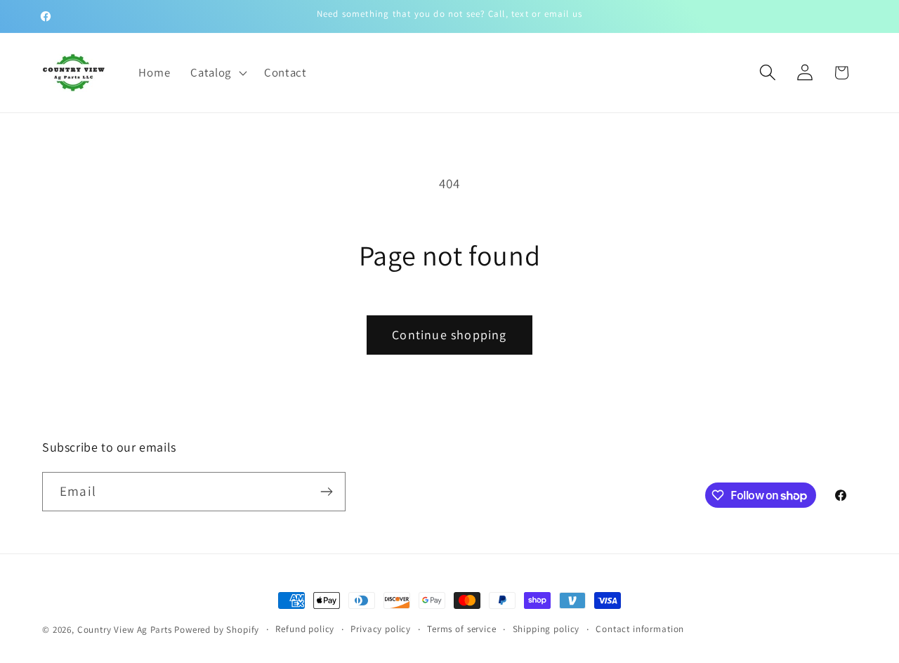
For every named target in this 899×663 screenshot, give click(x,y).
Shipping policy (546, 629)
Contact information (640, 629)
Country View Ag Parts (125, 630)
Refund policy (304, 629)
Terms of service (461, 629)
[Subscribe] (326, 491)
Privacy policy (380, 629)
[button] (217, 72)
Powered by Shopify (216, 630)
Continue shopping (449, 335)
